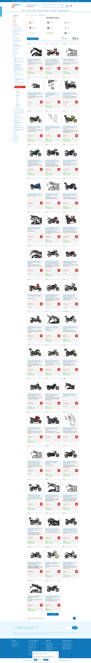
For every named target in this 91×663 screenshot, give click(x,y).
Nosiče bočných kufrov (19, 84)
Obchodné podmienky (66, 643)
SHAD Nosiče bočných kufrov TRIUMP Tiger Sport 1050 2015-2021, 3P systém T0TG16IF (52, 530)
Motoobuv (15, 54)
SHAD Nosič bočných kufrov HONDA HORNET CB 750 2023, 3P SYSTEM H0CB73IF (70, 262)
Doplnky (14, 132)
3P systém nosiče (18, 87)
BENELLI (17, 106)
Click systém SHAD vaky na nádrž (19, 113)
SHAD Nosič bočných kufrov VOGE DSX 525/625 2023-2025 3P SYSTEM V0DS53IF (35, 94)
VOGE (17, 100)
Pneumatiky (15, 139)
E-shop (23, 10)
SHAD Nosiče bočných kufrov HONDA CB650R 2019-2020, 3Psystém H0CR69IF (51, 296)
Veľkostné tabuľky (63, 1)
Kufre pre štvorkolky (18, 108)
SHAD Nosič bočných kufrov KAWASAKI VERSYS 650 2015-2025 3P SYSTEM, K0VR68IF (35, 161)
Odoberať (75, 627)
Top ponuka (15, 24)
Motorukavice (15, 52)
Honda (17, 89)
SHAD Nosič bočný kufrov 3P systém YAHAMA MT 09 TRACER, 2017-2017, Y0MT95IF (52, 228)
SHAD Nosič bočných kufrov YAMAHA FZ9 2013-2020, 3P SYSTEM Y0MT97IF (34, 127)
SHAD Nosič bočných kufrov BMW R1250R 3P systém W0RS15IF (34, 597)
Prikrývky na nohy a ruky (19, 127)
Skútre (34, 10)
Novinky (14, 20)
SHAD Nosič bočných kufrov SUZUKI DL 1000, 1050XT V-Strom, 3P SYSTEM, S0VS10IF (51, 60)
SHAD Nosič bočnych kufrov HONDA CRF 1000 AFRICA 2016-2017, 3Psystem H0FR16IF (70, 228)
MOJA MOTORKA (16, 26)
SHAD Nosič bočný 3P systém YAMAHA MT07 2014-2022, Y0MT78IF (34, 60)
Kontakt (77, 1)
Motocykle (28, 10)
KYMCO (17, 102)
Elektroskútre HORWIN (17, 29)
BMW (17, 97)
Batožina (31, 15)
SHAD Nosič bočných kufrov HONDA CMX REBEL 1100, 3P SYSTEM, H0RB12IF (51, 395)
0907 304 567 (28, 1)
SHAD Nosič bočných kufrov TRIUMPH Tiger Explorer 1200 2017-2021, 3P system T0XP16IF (70, 530)
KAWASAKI (18, 104)
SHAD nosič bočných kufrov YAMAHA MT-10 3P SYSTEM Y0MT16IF (51, 429)
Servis (73, 1)
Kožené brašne (17, 116)
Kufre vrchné (16, 72)
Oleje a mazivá (15, 141)
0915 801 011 (49, 644)
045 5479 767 (49, 649)
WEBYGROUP (66, 660)
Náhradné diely (16, 137)
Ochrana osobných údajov (67, 645)
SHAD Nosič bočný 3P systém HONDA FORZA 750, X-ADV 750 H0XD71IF (34, 328)
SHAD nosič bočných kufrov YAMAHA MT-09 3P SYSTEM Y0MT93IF (51, 195)
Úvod (14, 1)
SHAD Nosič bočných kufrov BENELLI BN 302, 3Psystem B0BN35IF (34, 262)
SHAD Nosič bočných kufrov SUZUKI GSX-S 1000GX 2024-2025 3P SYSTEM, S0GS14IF (35, 361)
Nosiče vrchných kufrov (19, 82)
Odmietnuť (46, 659)
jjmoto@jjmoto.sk (21, 1)
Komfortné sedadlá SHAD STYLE (19, 62)
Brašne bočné (16, 120)
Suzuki (17, 93)
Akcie (14, 18)
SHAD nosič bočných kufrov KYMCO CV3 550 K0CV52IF (69, 60)
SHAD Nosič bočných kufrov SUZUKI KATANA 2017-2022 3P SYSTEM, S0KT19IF (70, 94)
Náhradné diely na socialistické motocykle (17, 45)
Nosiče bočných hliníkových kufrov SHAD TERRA (20, 79)
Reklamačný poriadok (66, 648)
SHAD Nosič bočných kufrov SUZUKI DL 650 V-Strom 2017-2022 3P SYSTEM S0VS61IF (34, 496)
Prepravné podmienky (66, 646)
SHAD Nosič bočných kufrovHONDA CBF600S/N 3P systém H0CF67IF (51, 94)
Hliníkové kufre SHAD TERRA (18, 59)
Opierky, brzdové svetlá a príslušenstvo (19, 130)
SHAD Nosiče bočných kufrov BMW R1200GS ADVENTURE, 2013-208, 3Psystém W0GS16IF (52, 262)
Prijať (35, 659)
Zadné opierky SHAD (18, 118)
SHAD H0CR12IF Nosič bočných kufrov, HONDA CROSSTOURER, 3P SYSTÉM (52, 127)
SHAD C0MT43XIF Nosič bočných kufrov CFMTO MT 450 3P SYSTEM (70, 328)
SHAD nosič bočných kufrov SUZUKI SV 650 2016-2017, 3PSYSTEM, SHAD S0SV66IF (34, 462)
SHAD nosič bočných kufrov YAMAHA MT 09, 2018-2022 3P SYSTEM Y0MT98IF (69, 429)
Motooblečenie (16, 48)
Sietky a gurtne (17, 125)
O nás (57, 1)
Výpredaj (14, 22)
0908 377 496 (49, 646)
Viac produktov (53, 614)
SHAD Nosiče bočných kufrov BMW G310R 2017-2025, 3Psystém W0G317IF (69, 563)
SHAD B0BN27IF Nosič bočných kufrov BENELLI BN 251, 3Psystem (35, 530)
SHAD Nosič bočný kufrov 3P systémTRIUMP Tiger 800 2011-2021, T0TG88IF (52, 597)
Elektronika (15, 134)
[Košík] (71, 6)
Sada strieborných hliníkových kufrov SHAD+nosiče (17, 66)
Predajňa (69, 1)
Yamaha (17, 91)
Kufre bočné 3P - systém (18, 74)
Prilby (14, 50)
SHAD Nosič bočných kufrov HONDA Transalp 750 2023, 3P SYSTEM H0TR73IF (52, 361)
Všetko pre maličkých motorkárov (17, 31)
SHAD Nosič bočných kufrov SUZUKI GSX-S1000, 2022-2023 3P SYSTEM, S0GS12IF (35, 195)
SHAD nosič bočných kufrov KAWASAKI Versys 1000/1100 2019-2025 (69, 395)
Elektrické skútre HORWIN (43, 10)
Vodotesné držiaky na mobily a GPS (18, 123)
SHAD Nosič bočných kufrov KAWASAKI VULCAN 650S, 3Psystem (51, 462)
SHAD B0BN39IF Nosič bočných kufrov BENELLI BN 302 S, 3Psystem (70, 127)
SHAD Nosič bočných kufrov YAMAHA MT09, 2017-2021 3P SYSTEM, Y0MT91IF (34, 395)
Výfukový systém (16, 34)
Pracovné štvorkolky (17, 40)
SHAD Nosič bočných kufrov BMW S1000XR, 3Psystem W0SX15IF (34, 429)
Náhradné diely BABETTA (64, 10)
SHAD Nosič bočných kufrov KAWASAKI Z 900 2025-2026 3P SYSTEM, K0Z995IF (34, 563)
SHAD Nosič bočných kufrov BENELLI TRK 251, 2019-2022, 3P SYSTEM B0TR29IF (52, 496)
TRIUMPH (18, 95)
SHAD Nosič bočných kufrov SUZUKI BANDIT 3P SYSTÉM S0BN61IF (51, 328)
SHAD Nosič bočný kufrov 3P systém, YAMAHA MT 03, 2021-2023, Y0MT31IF (70, 161)
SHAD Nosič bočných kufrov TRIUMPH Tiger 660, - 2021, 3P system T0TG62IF (70, 361)
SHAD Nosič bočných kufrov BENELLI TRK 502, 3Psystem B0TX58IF (34, 228)
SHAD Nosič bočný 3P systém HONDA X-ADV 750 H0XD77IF (34, 295)
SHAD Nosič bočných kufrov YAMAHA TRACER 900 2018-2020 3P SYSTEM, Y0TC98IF (52, 161)
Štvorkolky (53, 10)
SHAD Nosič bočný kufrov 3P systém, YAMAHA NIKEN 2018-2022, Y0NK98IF (69, 195)
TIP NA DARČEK (16, 38)
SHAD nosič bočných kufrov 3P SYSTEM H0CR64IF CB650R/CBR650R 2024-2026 (70, 496)
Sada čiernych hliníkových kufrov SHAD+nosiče (19, 69)
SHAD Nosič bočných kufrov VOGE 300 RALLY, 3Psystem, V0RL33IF (51, 563)
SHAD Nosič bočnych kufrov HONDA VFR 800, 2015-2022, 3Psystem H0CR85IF (69, 296)
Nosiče (36, 15)
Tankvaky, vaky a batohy (19, 110)
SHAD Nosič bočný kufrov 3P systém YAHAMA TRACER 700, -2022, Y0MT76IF (69, 462)
